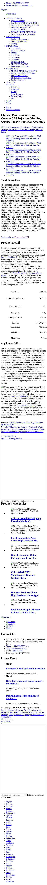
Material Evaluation (19, 41)
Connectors (15, 57)
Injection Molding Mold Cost (25, 712)
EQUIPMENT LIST (19, 75)
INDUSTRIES (12, 46)
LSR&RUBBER (18, 62)
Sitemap (19, 710)
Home (8, 107)
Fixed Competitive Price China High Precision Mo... (25, 539)
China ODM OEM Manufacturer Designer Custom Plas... (23, 575)
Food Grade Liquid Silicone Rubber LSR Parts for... (25, 611)
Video (8, 103)
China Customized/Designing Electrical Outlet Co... (26, 520)
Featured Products (13, 110)
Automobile (15, 48)
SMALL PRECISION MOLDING (25, 25)
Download (15, 89)
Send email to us (7, 237)
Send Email (5, 721)
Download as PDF (22, 237)
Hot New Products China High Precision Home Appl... (25, 594)
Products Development (20, 39)
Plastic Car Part (7, 712)
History (14, 91)
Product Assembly (18, 80)
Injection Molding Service (11, 257)
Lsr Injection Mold (16, 715)
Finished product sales (20, 66)
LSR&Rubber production (21, 78)
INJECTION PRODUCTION (23, 73)
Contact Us (15, 87)
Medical (14, 53)
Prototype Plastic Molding (35, 715)
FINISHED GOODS (19, 64)
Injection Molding (18, 21)
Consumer (15, 59)
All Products (6, 717)
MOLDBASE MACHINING (23, 34)
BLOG (9, 101)
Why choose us (17, 94)
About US (10, 85)
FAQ (13, 98)
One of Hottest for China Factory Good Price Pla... (24, 556)
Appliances (15, 55)
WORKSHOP (12, 69)
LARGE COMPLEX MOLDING (24, 23)
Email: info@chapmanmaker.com (19, 5)
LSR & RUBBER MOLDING (23, 32)
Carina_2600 (17, 651)
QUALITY (10, 82)
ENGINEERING (13, 37)
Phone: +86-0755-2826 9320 (17, 3)
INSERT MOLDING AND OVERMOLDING (22, 28)
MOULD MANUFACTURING (24, 71)
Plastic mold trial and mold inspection (25, 668)
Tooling (14, 43)
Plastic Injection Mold (32, 710)
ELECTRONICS (18, 50)
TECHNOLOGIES (14, 18)
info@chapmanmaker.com (16, 648)
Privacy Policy (17, 96)
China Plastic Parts (20, 273)
